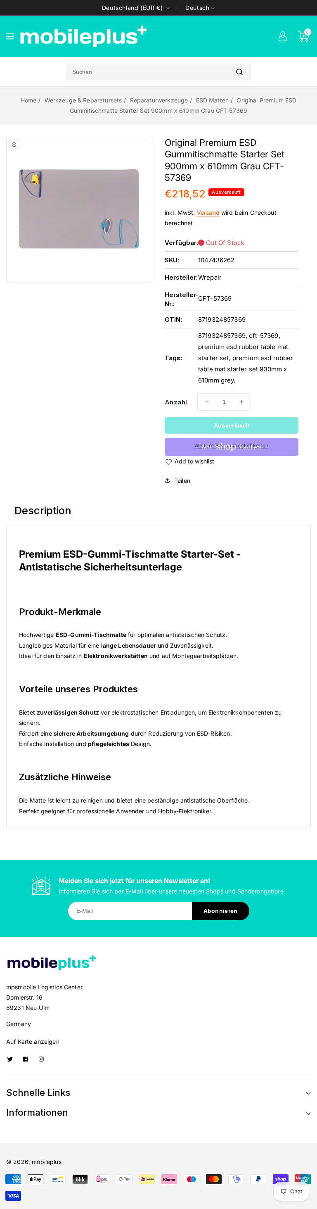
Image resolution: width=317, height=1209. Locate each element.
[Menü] (10, 36)
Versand (208, 212)
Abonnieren (220, 910)
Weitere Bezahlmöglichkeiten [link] (231, 445)
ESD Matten (212, 100)
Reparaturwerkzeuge (159, 100)
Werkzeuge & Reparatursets (83, 100)
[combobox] (146, 72)
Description (43, 510)
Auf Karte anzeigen (32, 1041)
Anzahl (176, 402)
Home (29, 100)
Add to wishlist (194, 461)
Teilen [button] (182, 480)
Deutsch (197, 7)
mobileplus (47, 1161)
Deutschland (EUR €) (132, 7)
